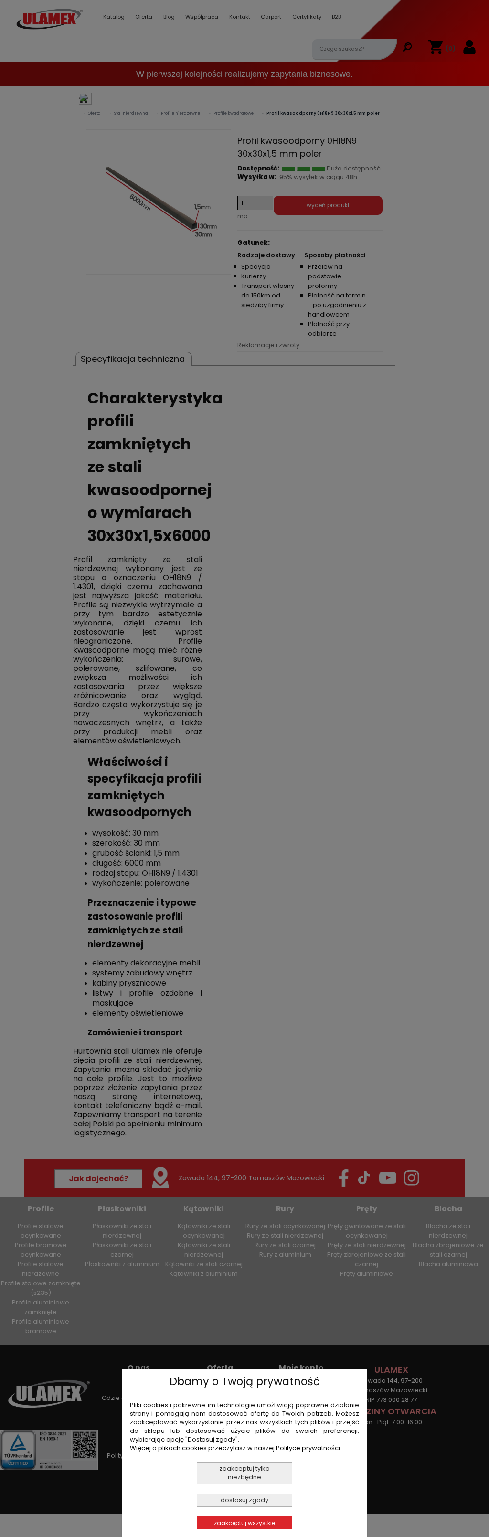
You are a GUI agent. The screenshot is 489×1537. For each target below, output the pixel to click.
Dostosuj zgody (244, 1500)
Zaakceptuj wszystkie (244, 1523)
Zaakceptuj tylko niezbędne (244, 1473)
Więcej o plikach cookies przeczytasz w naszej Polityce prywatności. (235, 1447)
